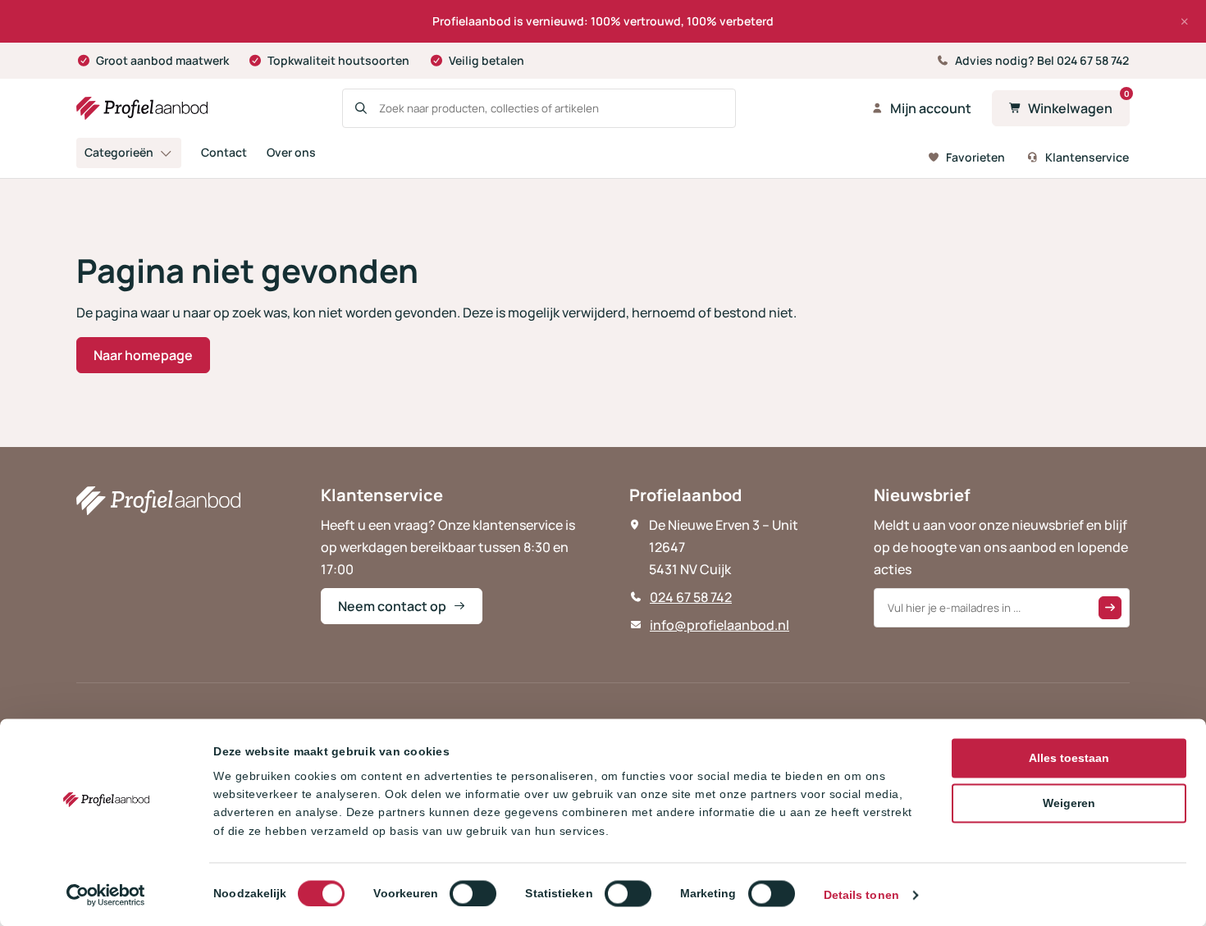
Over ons (291, 152)
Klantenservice (1087, 157)
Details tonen (861, 894)
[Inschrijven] (1110, 607)
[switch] (473, 893)
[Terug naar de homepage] (142, 108)
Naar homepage (143, 355)
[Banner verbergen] (1184, 21)
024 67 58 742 (691, 597)
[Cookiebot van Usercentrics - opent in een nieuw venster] (106, 894)
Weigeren (1069, 803)
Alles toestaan (1069, 757)
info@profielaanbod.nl (719, 625)
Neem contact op (392, 606)
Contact (224, 152)
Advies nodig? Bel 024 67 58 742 (1042, 60)
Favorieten (975, 157)
